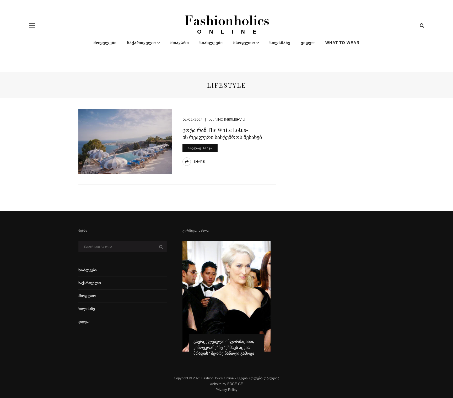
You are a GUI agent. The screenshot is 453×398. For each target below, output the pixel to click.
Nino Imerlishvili (230, 119)
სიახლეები (211, 42)
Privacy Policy (226, 390)
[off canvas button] (32, 25)
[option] (226, 301)
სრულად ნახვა (200, 148)
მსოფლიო (244, 42)
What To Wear (342, 42)
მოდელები (105, 42)
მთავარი (179, 42)
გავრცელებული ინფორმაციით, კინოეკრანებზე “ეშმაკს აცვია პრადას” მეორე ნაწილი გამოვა (223, 347)
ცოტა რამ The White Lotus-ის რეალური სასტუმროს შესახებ (222, 133)
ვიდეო (308, 42)
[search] (422, 25)
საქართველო (141, 42)
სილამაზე (279, 42)
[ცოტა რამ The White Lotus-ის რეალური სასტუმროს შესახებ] (125, 141)
